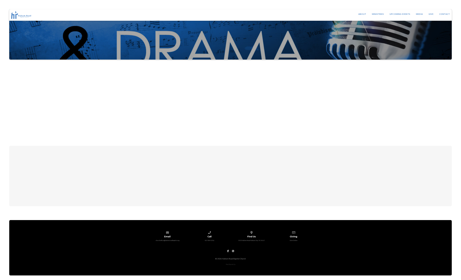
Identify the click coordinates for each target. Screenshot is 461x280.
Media (419, 14)
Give (431, 14)
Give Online (293, 240)
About (362, 14)
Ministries (378, 14)
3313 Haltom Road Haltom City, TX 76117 (251, 240)
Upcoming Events (400, 14)
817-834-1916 (209, 240)
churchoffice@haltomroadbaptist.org (167, 240)
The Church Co (230, 264)
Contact (444, 14)
